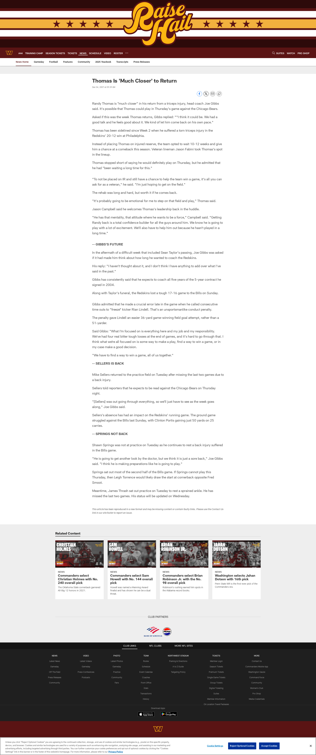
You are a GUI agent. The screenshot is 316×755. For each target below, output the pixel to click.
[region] (158, 746)
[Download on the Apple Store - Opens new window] (146, 714)
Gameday (54, 666)
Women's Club (256, 688)
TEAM (146, 655)
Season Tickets (216, 666)
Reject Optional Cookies (242, 745)
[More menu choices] (126, 53)
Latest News (54, 661)
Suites (216, 693)
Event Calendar (146, 672)
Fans (117, 682)
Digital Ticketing (216, 688)
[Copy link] (219, 94)
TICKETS (216, 655)
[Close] (310, 745)
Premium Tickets (216, 672)
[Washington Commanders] (158, 729)
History (146, 699)
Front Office (146, 682)
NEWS (54, 655)
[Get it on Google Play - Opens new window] (169, 716)
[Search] (273, 53)
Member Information (216, 699)
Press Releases (54, 677)
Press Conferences (86, 672)
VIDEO (86, 655)
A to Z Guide (178, 666)
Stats (146, 688)
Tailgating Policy (178, 672)
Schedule (146, 666)
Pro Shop (256, 693)
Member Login (216, 661)
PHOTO (116, 655)
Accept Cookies (269, 745)
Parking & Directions (178, 661)
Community (54, 682)
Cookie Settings (215, 745)
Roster (146, 661)
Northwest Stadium (178, 655)
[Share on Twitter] (206, 95)
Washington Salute (256, 672)
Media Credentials (257, 699)
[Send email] (212, 95)
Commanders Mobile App (256, 666)
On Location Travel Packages (216, 704)
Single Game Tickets (216, 677)
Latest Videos (86, 661)
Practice (116, 672)
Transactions (146, 693)
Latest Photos (117, 661)
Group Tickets (216, 682)
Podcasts (86, 677)
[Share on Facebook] (199, 95)
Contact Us (257, 661)
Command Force (256, 677)
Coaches (146, 677)
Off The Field (54, 672)
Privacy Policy (115, 751)
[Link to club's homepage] (9, 53)
